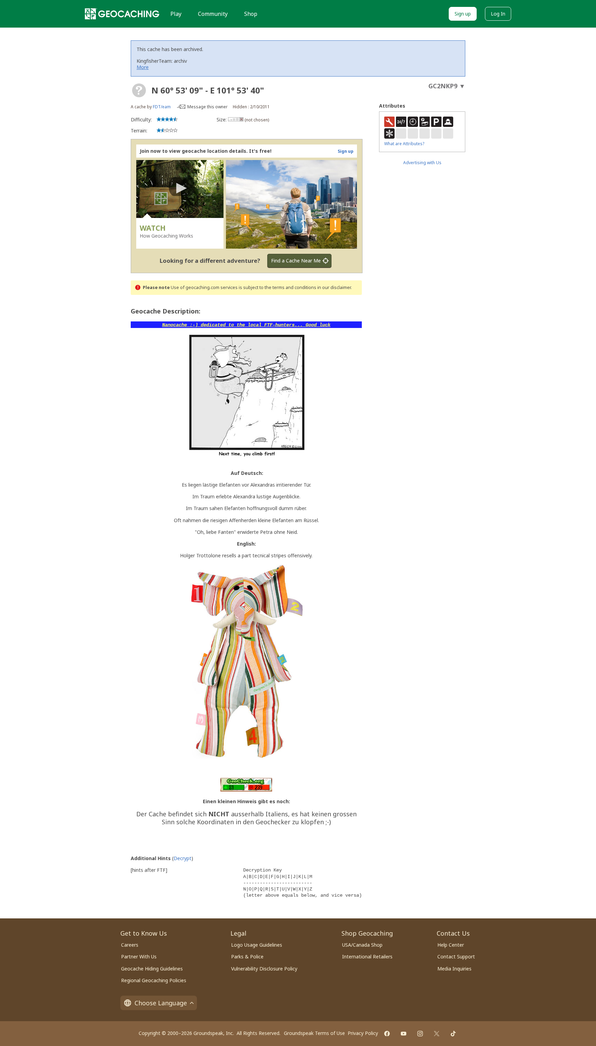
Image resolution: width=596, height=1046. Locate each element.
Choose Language (161, 1003)
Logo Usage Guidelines (256, 945)
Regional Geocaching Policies (153, 980)
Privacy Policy (363, 1033)
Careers (129, 945)
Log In (498, 13)
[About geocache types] (139, 90)
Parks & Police (247, 956)
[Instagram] (420, 1033)
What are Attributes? (404, 144)
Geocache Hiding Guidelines (152, 968)
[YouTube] (403, 1033)
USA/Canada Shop (362, 945)
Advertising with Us (422, 163)
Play (175, 14)
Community (213, 14)
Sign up (463, 13)
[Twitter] (437, 1033)
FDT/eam (162, 107)
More (143, 67)
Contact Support (456, 956)
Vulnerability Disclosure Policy (264, 968)
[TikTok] (453, 1033)
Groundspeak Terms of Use (314, 1033)
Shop (250, 14)
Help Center (450, 945)
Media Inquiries (454, 968)
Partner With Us (139, 956)
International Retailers (367, 956)
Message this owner (207, 107)
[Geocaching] (122, 14)
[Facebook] (387, 1033)
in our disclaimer (334, 287)
